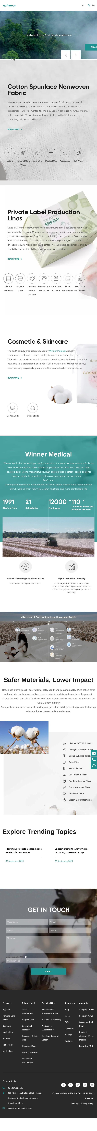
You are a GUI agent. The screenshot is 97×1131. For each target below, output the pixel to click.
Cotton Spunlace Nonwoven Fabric (49, 90)
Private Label (28, 1003)
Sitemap (74, 1103)
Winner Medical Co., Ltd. (74, 1093)
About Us (83, 1003)
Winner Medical (57, 351)
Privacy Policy (87, 1103)
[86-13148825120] (94, 759)
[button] (65, 55)
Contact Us (9, 1081)
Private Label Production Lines (44, 215)
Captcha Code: (16, 957)
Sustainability (48, 1003)
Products (7, 1003)
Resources (70, 1003)
